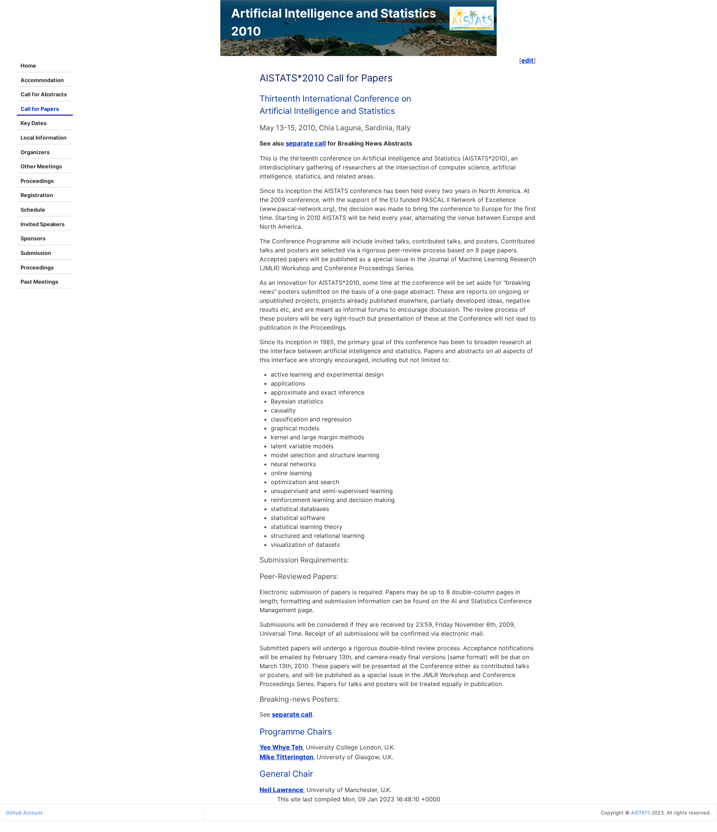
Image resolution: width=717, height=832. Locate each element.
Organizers (35, 152)
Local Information (43, 137)
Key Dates (34, 123)
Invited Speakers (43, 224)
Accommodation (42, 80)
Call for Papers (40, 109)
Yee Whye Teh (281, 747)
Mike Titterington (286, 757)
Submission (36, 253)
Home (28, 65)
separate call (306, 143)
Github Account (24, 813)
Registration (37, 195)
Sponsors (33, 238)
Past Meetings (39, 281)
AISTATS (640, 813)
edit (527, 60)
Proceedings (37, 181)
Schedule (33, 209)
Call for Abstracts (44, 94)
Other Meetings (41, 166)
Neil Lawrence (281, 790)
